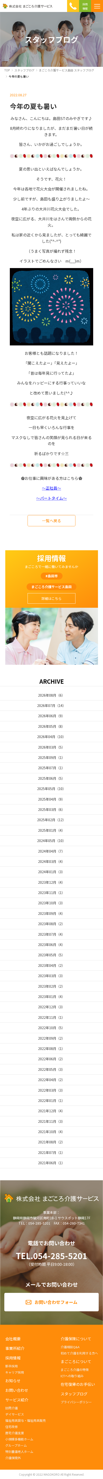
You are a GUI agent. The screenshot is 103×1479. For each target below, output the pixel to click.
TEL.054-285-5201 (51, 1256)
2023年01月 (47, 996)
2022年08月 (47, 1048)
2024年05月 (46, 840)
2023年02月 (47, 986)
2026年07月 (46, 705)
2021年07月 (47, 1152)
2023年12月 (47, 882)
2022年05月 (47, 1069)
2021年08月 (47, 1142)
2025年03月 (47, 809)
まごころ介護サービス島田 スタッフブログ (66, 70)
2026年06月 (47, 715)
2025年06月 (47, 778)
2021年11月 (47, 1121)
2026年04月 (46, 736)
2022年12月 (47, 1006)
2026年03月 (47, 747)
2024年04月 (47, 851)
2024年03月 (47, 861)
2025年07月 (47, 767)
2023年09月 (47, 913)
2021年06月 (47, 1162)
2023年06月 (47, 944)
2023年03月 (47, 975)
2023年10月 (47, 902)
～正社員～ (51, 488)
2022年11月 (47, 1017)
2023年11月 (47, 892)
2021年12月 (47, 1110)
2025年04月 (47, 799)
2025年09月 (47, 757)
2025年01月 (47, 830)
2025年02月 (46, 819)
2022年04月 (47, 1079)
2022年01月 (47, 1100)
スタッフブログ (24, 70)
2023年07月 (47, 934)
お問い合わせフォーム (55, 1302)
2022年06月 (47, 1058)
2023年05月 (47, 954)
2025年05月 (46, 788)
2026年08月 (47, 695)
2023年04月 (47, 965)
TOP (7, 70)
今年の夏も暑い (19, 76)
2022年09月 (47, 1038)
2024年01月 (47, 871)
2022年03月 (47, 1090)
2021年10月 (47, 1131)
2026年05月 (47, 726)
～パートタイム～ (51, 498)
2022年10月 (47, 1027)
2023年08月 (47, 923)
